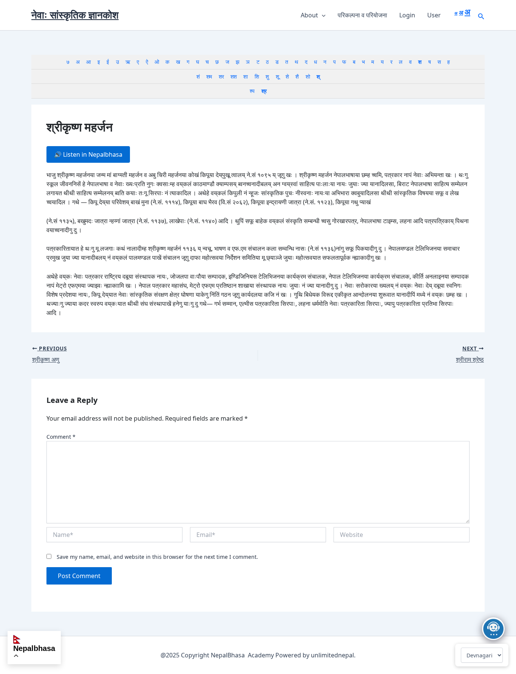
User (434, 15)
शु (267, 76)
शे (287, 76)
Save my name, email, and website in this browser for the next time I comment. (157, 556)
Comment (61, 436)
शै (296, 76)
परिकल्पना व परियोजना (362, 15)
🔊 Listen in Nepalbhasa (88, 154)
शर (221, 76)
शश (233, 76)
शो (308, 76)
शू (277, 76)
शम (209, 76)
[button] (322, 15)
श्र (263, 90)
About (309, 15)
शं (197, 76)
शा (245, 76)
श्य (252, 90)
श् (318, 76)
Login (407, 15)
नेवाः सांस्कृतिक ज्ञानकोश (75, 15)
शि (257, 76)
